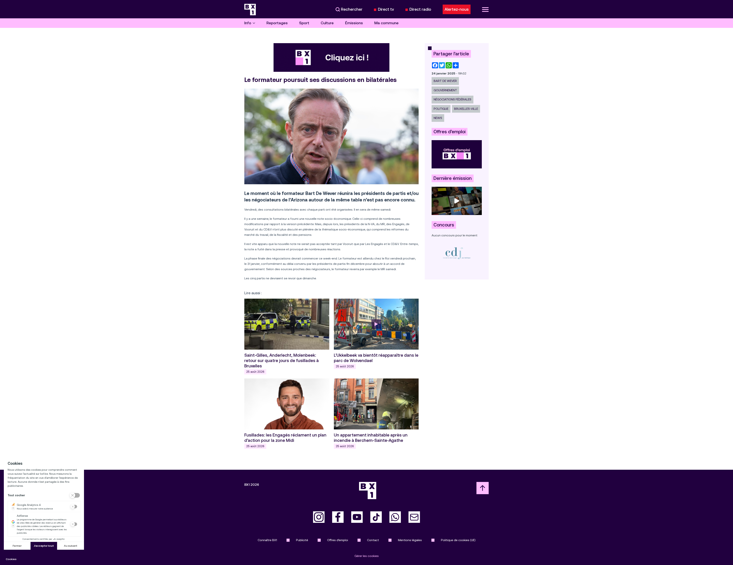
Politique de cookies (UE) (458, 540)
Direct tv (386, 9)
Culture (327, 23)
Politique (441, 109)
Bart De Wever (445, 81)
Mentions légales (410, 540)
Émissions (354, 23)
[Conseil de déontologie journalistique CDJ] (456, 253)
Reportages (277, 23)
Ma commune (386, 23)
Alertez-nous (457, 9)
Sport (304, 23)
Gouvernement (445, 90)
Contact (373, 540)
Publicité (302, 540)
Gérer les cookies (366, 556)
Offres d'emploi (337, 540)
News (438, 118)
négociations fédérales (452, 99)
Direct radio (420, 9)
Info (247, 23)
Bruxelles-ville (466, 109)
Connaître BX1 (267, 540)
